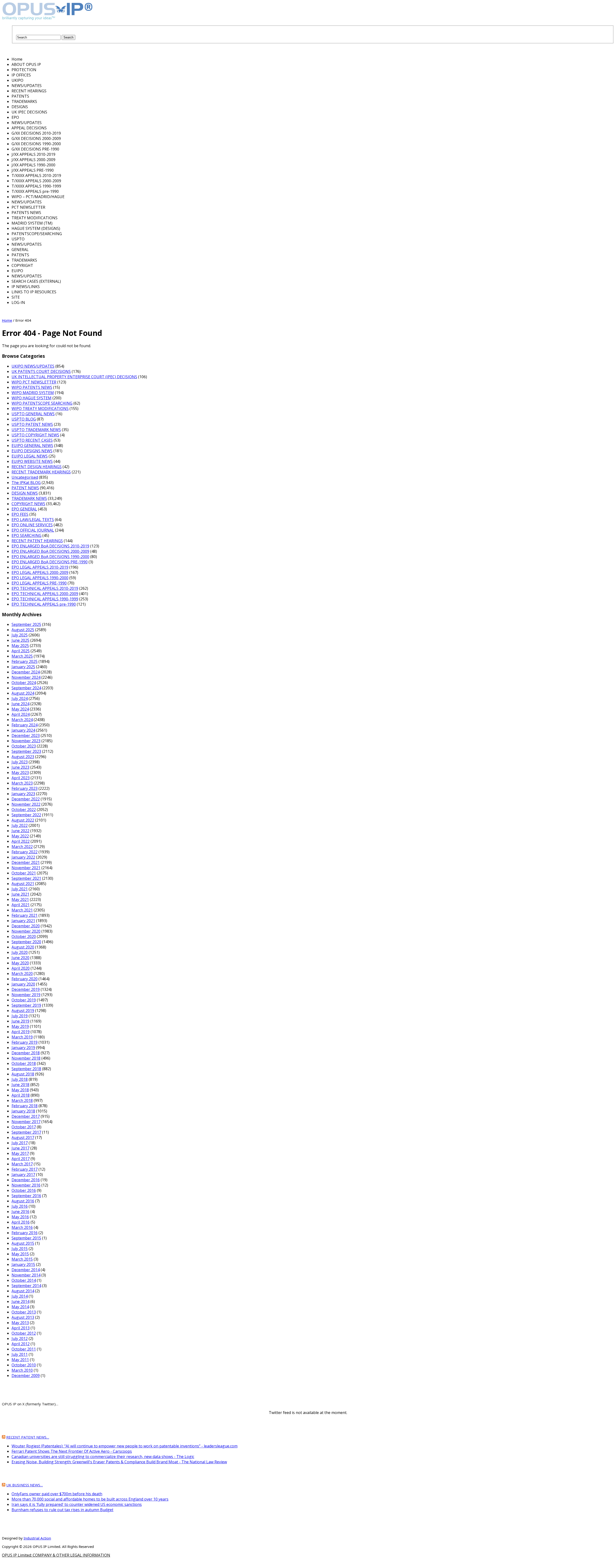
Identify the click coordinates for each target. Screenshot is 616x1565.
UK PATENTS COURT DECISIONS (41, 371)
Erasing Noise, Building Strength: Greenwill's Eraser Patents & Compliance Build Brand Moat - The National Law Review (119, 1461)
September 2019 (26, 1005)
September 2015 (26, 1238)
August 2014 (23, 1291)
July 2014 (20, 1296)
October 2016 (24, 1190)
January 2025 (23, 666)
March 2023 (22, 783)
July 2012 (20, 1338)
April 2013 (21, 1328)
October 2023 (24, 746)
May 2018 (20, 1090)
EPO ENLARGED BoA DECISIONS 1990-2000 (50, 556)
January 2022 (23, 857)
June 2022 (20, 830)
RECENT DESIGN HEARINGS (37, 466)
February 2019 (25, 1042)
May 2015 (20, 1254)
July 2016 (20, 1206)
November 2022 (26, 804)
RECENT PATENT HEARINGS (37, 540)
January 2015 (23, 1264)
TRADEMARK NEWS (29, 498)
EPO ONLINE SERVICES (32, 525)
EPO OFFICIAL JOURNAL (33, 530)
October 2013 (24, 1312)
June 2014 (20, 1301)
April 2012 (21, 1343)
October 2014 (24, 1280)
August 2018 (23, 1074)
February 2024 (25, 725)
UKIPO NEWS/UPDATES (33, 366)
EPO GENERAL (24, 509)
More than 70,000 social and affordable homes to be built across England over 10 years (90, 1499)
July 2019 (20, 1015)
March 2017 (22, 1164)
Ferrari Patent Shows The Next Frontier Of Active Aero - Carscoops (72, 1451)
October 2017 (24, 1127)
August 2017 (23, 1137)
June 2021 (20, 894)
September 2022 (26, 814)
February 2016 (25, 1232)
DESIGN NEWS (25, 493)
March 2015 (22, 1259)
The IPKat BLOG (26, 482)
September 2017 (26, 1132)
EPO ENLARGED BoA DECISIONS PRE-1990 (50, 562)
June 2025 (20, 640)
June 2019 (20, 1021)
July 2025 (20, 635)
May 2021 (20, 899)
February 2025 (25, 661)
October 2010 (24, 1365)
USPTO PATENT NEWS (32, 424)
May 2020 (20, 963)
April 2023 (21, 777)
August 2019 (23, 1010)
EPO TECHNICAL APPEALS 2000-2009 (45, 593)
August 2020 (23, 947)
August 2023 (23, 756)
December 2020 (26, 926)
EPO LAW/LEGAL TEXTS (33, 519)
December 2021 (26, 862)
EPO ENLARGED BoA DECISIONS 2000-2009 (50, 551)
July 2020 (20, 952)
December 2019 (26, 989)
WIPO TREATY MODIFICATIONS (40, 408)
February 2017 (25, 1169)
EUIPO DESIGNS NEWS (32, 450)
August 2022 (23, 820)
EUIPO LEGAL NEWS (30, 456)
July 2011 (20, 1354)
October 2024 (24, 682)
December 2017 (26, 1116)
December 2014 (26, 1269)
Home (7, 320)
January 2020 (23, 984)
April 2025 (21, 651)
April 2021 (21, 904)
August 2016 (23, 1201)
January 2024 (23, 730)
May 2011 (20, 1359)
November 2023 (26, 740)
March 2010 (22, 1370)
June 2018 (20, 1084)
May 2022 (20, 836)
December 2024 (26, 672)
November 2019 (26, 994)
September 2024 (26, 688)
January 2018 (23, 1111)
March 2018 (22, 1100)
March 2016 (22, 1227)
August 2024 (23, 693)
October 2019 (24, 1000)
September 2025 (26, 624)
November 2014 (26, 1275)
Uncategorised (25, 477)
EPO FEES (20, 514)
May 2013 (20, 1322)
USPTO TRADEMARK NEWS (36, 429)
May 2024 (20, 709)
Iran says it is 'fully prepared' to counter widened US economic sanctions (77, 1504)
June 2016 (20, 1211)
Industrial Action (37, 1538)
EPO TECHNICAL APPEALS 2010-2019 (45, 588)
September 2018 (26, 1068)
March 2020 (22, 973)
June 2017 (20, 1148)
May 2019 (20, 1026)
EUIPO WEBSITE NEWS (32, 461)
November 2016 (26, 1185)
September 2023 (26, 751)
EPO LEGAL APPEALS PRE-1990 (39, 583)
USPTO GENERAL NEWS (33, 413)
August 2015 (23, 1243)
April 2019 (21, 1031)
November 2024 (26, 677)
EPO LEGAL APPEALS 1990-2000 (40, 577)
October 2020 (24, 936)
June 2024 (20, 703)
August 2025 (23, 629)
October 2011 (24, 1349)
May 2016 (20, 1216)
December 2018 (26, 1053)
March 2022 (22, 846)
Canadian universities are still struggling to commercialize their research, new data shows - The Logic (103, 1456)
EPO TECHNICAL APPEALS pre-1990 (44, 604)
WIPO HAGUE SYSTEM (31, 398)
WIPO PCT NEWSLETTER (34, 382)
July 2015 (20, 1248)
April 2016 (21, 1222)
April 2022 (21, 841)
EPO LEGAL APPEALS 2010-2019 (40, 567)
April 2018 (21, 1095)
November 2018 (26, 1058)
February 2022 (25, 852)
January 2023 (23, 793)
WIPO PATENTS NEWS (32, 387)
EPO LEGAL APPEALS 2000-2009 (40, 572)
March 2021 (22, 910)
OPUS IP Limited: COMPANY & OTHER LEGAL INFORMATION (56, 1555)
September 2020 (26, 941)
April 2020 (21, 968)
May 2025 (20, 645)
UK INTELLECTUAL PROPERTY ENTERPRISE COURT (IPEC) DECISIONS (74, 376)
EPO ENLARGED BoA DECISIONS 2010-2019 (50, 546)
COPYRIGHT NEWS (28, 503)
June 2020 (20, 957)
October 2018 (24, 1063)
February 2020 (25, 978)
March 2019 (22, 1037)
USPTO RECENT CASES (32, 440)
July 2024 (20, 698)
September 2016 (26, 1195)
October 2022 (24, 809)
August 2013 (23, 1317)
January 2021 (23, 920)
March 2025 (22, 656)
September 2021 (26, 878)
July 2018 (20, 1079)
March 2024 (22, 719)
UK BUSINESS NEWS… (24, 1485)
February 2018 (25, 1105)
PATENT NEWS (25, 487)
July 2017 (20, 1142)
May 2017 (20, 1153)
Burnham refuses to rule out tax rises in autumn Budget (62, 1509)
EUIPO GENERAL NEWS (32, 445)
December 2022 (26, 799)
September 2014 (26, 1285)
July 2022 (20, 825)
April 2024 (21, 714)
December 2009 (26, 1375)
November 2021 (26, 867)
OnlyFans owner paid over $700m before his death (57, 1493)
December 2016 (26, 1179)
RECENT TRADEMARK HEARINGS (41, 472)
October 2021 (24, 873)
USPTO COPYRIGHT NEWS (35, 435)
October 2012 (24, 1333)
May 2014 (20, 1306)
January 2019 (23, 1047)
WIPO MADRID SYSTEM (33, 392)
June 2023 (20, 767)
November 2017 (26, 1121)
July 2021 (20, 889)
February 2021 (25, 915)
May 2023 (20, 772)
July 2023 (20, 762)
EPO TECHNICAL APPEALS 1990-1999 (45, 599)
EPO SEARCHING (26, 535)
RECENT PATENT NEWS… (27, 1437)
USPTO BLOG (24, 419)
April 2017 (21, 1158)
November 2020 (26, 931)
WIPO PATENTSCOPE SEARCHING (42, 403)
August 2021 (23, 883)
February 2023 (25, 788)
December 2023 (26, 735)
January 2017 (23, 1174)
